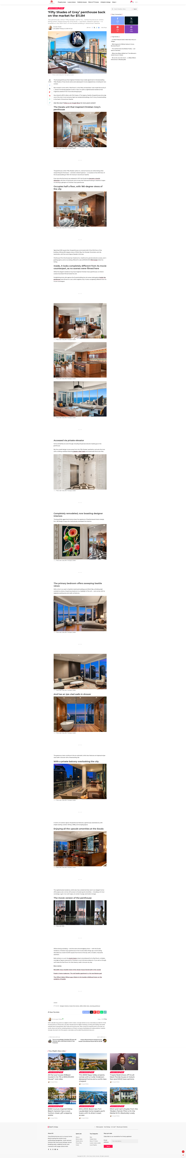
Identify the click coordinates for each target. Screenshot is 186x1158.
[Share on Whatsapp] (49, 99)
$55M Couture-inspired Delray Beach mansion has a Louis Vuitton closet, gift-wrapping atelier (60, 1112)
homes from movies (74, 1006)
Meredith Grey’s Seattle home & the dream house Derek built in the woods (77, 969)
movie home (73, 958)
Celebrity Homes (115, 1072)
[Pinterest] (117, 29)
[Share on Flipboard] (49, 92)
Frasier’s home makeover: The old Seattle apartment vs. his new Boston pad (78, 973)
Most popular (99, 1126)
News (61, 8)
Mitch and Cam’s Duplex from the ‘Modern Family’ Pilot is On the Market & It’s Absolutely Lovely (124, 1111)
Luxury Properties (53, 1072)
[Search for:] (122, 9)
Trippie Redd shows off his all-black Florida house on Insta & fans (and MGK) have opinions (122, 1077)
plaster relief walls (79, 451)
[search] (133, 2)
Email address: (106, 1141)
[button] (97, 27)
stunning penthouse (95, 1006)
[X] (131, 20)
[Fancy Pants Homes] (52, 2)
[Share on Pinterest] (49, 96)
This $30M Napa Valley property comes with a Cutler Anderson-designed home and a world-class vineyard (93, 1078)
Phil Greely (94, 260)
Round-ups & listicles (122, 1126)
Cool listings (107, 1126)
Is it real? (113, 1126)
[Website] (102, 1019)
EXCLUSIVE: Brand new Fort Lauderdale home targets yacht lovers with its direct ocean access (92, 1112)
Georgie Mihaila (57, 26)
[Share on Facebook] (92, 27)
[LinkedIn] (106, 1019)
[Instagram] (131, 29)
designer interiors (64, 1006)
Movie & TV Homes (53, 8)
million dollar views (84, 1006)
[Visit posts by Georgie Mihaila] (50, 27)
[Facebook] (104, 1019)
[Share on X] (94, 27)
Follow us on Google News (72, 103)
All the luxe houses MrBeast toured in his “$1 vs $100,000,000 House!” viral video (61, 1077)
